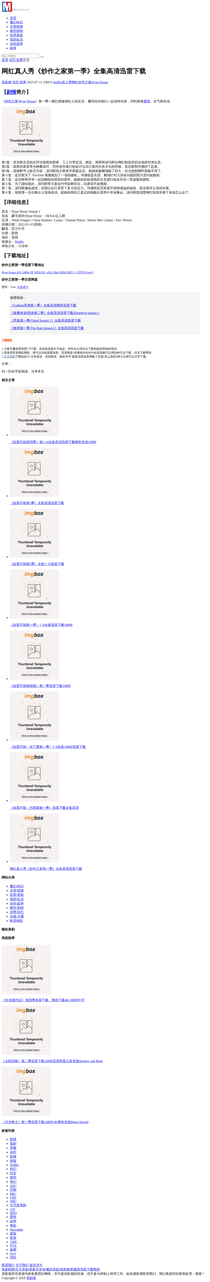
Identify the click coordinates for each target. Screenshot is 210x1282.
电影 (13, 1225)
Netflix (57, 82)
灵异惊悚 (16, 26)
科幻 (13, 1169)
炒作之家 (84, 82)
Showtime (16, 1229)
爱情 (147, 101)
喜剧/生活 (17, 899)
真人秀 (67, 82)
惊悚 (13, 1156)
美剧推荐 (66, 1269)
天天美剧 (9, 356)
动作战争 (16, 44)
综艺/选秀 (16, 60)
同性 (13, 1257)
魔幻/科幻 (17, 886)
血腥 (13, 1249)
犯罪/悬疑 (17, 895)
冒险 (13, 1233)
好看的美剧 (51, 1269)
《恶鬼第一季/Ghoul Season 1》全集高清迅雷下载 (45, 320)
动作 (13, 1152)
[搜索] (42, 56)
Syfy (13, 1253)
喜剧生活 (16, 39)
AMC (13, 1242)
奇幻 (13, 1181)
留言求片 (36, 1265)
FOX (13, 1245)
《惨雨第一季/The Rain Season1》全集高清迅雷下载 (47, 328)
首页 (13, 18)
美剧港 (6, 82)
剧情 (11, 92)
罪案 (13, 1148)
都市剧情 (16, 31)
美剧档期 (8, 1269)
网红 (75, 82)
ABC (13, 1186)
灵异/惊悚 (17, 890)
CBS (13, 1197)
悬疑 (13, 1161)
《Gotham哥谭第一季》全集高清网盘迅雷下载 (43, 305)
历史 (13, 1173)
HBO (13, 1213)
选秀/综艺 (17, 912)
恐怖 (13, 1189)
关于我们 (22, 1265)
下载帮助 (7, 340)
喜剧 (13, 1143)
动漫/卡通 (17, 916)
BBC (13, 1194)
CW (12, 1209)
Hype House (99, 82)
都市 (13, 1177)
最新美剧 (80, 1269)
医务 (13, 1238)
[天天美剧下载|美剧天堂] (15, 11)
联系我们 (8, 1265)
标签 (13, 48)
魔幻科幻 (16, 22)
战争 (13, 1221)
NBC (13, 1201)
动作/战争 (17, 903)
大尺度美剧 (18, 1205)
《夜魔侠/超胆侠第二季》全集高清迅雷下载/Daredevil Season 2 (54, 313)
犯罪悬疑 (16, 35)
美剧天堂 (35, 1269)
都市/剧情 (17, 907)
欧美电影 (16, 920)
